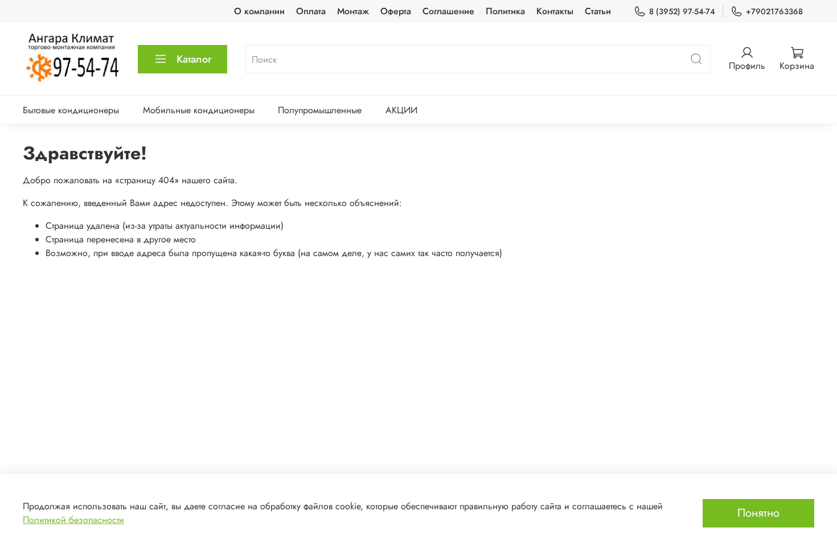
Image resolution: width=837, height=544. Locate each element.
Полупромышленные (320, 110)
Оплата (311, 11)
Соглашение (448, 11)
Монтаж (353, 11)
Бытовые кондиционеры (71, 110)
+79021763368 (774, 11)
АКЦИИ (401, 110)
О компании (259, 11)
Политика (505, 11)
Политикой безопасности (73, 519)
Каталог (194, 59)
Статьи (598, 11)
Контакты (554, 11)
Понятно (758, 513)
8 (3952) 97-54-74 (682, 11)
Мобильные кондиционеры (199, 110)
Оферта (395, 11)
